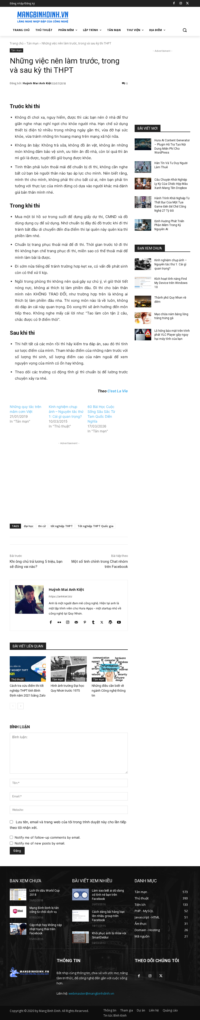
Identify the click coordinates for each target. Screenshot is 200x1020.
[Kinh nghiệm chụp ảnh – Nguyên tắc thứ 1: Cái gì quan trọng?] (143, 264)
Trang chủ (16, 43)
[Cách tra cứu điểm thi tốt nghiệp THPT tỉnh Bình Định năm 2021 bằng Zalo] (28, 669)
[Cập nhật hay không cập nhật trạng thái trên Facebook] (18, 929)
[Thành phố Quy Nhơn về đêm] (143, 301)
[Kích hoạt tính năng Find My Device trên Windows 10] (143, 283)
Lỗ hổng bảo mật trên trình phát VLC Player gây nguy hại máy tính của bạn (172, 335)
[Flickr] (59, 621)
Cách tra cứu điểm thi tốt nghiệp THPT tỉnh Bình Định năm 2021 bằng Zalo (28, 690)
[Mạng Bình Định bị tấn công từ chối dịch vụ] (18, 912)
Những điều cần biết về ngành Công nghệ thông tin (109, 690)
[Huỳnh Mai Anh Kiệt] (29, 605)
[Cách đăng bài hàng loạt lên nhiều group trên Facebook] (80, 916)
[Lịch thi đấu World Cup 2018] (18, 894)
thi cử (42, 526)
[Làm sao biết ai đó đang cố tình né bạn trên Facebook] (80, 894)
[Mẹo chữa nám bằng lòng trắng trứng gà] (143, 318)
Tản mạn (33, 43)
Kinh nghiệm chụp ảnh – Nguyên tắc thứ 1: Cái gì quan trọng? (66, 411)
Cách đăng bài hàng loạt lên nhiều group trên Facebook (108, 916)
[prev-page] (13, 706)
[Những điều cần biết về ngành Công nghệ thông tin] (110, 669)
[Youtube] (119, 621)
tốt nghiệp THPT (62, 526)
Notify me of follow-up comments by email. (47, 837)
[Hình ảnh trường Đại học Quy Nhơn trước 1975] (69, 669)
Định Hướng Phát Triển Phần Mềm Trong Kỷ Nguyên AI (169, 225)
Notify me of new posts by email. (40, 843)
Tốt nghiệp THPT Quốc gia (95, 526)
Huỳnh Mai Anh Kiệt (37, 83)
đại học (28, 526)
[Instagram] (180, 3)
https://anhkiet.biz (60, 596)
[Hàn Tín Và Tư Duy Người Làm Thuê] (143, 167)
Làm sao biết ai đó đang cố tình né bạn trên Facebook (108, 895)
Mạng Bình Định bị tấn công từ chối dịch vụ (44, 910)
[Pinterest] (85, 621)
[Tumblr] (93, 621)
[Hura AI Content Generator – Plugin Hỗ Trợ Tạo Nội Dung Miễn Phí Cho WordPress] (143, 144)
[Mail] (76, 621)
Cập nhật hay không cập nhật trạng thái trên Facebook (46, 929)
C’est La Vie (117, 391)
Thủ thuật (17, 679)
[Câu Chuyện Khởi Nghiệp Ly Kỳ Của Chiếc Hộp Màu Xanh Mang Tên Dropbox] (143, 183)
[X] (187, 3)
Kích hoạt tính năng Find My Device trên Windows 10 (171, 283)
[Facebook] (174, 3)
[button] (184, 30)
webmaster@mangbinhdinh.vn (91, 993)
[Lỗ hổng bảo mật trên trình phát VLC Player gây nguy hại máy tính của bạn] (143, 335)
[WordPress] (110, 621)
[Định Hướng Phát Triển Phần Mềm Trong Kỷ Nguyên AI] (143, 225)
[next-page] (21, 706)
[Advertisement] (133, 16)
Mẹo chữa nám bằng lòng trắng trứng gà (171, 316)
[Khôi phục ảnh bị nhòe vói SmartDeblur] (80, 937)
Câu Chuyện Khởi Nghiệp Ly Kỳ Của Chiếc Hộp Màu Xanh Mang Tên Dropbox (171, 184)
